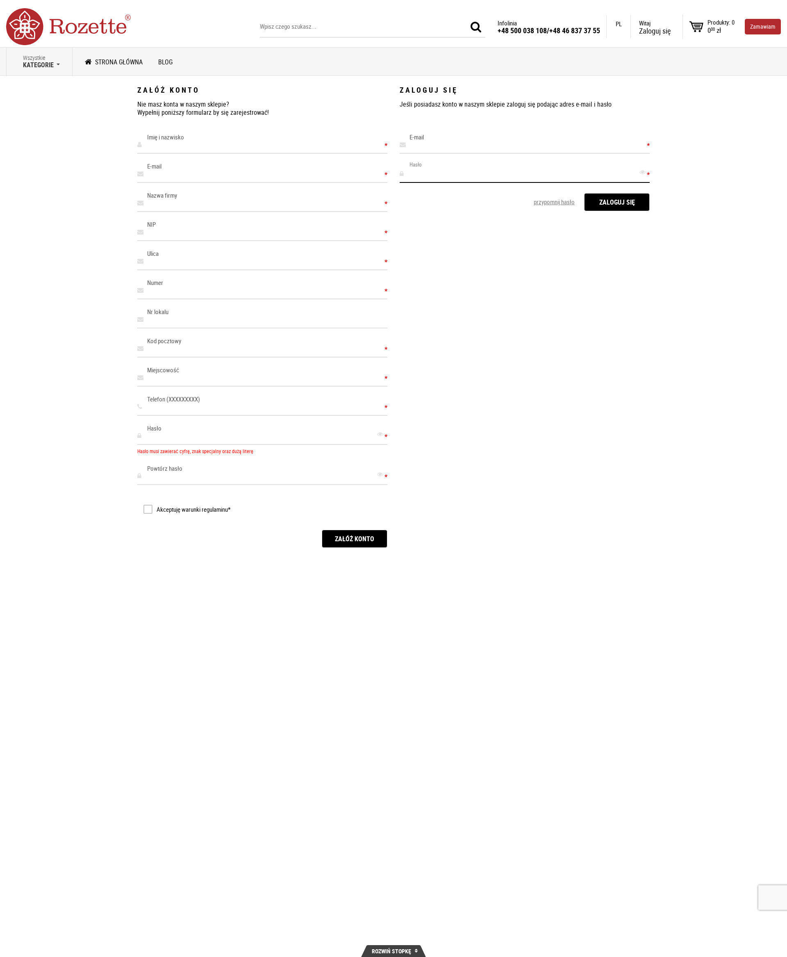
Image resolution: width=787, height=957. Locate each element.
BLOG (165, 61)
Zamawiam (763, 26)
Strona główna (119, 61)
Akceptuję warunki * (193, 509)
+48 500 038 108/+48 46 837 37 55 (549, 30)
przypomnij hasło (554, 202)
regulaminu (215, 509)
